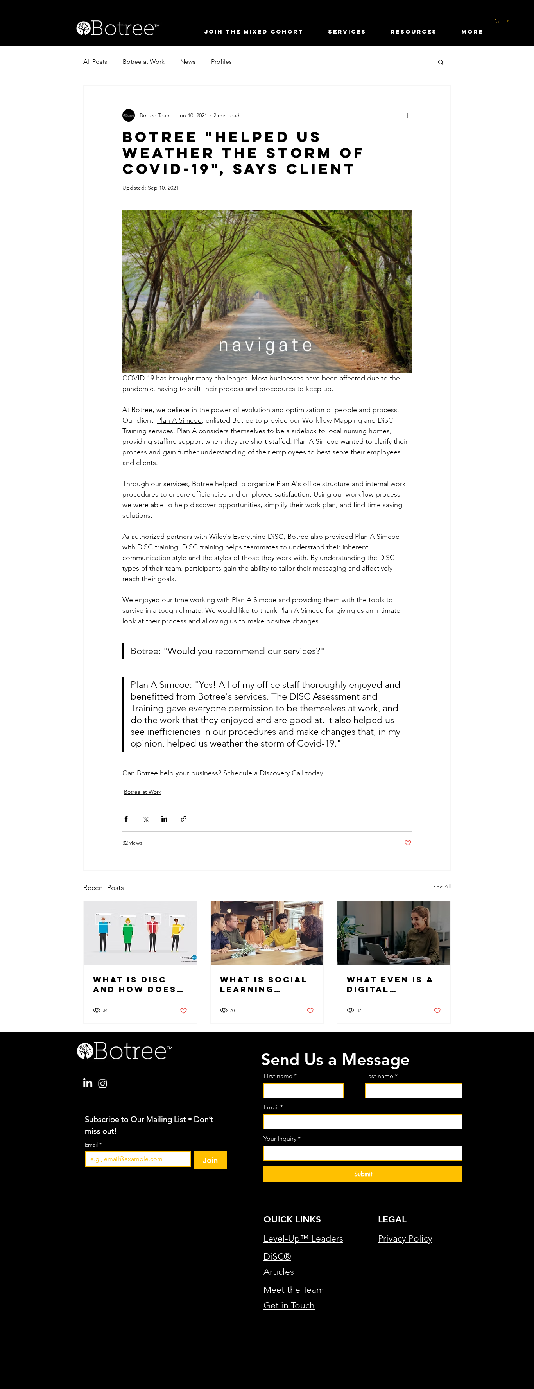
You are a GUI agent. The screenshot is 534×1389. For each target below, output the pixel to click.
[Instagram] (102, 1083)
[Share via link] (183, 818)
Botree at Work (144, 61)
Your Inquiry (282, 1138)
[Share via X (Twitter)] (145, 818)
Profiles (221, 61)
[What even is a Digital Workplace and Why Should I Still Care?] (393, 933)
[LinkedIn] (87, 1083)
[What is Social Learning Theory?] (267, 933)
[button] (509, 21)
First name (280, 1076)
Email (93, 1144)
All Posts (95, 61)
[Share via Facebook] (126, 818)
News (187, 61)
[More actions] (407, 115)
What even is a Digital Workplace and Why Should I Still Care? (393, 984)
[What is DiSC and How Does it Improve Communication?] (140, 933)
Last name (381, 1076)
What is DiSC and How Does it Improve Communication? (139, 984)
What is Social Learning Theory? (264, 984)
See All (442, 886)
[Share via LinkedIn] (164, 818)
